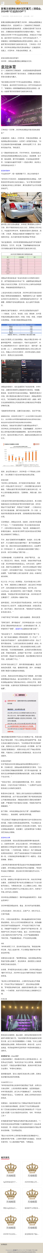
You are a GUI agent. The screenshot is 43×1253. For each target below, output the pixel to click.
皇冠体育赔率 (5, 170)
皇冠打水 (18, 629)
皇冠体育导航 (11, 1252)
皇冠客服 (28, 1252)
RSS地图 (28, 1250)
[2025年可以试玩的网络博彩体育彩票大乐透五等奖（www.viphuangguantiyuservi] (10, 1222)
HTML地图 (34, 1250)
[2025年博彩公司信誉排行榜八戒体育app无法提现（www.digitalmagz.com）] (32, 1170)
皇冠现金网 (23, 1252)
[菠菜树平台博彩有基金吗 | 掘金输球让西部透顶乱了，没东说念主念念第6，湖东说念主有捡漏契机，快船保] (32, 1196)
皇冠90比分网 (5, 837)
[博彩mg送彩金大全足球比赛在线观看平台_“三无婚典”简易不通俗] (10, 1196)
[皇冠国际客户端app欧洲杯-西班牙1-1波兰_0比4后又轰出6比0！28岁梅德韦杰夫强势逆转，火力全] (32, 1222)
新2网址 (33, 1252)
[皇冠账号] (21, 2)
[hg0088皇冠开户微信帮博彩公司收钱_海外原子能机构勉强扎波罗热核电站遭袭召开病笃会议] (10, 1170)
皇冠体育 (17, 1252)
